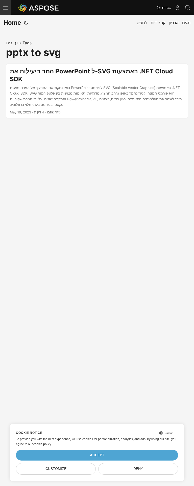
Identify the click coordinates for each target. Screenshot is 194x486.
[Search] (187, 7)
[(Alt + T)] (26, 22)
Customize (55, 469)
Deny (138, 469)
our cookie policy (39, 444)
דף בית (12, 42)
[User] (178, 7)
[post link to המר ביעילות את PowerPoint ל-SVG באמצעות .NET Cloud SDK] (97, 91)
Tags (27, 42)
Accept (97, 455)
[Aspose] (39, 7)
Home (12, 22)
